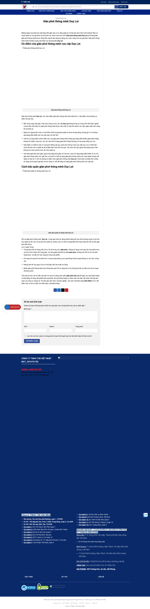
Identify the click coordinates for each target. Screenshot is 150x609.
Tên (26, 326)
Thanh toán (124, 2)
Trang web (79, 326)
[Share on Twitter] (59, 290)
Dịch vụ (119, 11)
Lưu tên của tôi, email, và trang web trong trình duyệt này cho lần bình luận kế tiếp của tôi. (59, 336)
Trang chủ (30, 11)
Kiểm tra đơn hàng (113, 2)
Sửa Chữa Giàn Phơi (104, 11)
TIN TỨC (81, 603)
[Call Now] (7, 307)
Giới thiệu (65, 603)
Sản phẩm (74, 603)
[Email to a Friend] (63, 290)
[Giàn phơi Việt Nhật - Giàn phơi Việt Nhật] (24, 7)
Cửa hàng (103, 2)
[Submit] (116, 7)
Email (52, 326)
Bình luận (28, 309)
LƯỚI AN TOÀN (86, 11)
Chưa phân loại (61, 18)
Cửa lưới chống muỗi (68, 11)
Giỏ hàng (69, 13)
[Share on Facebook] (55, 290)
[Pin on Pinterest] (66, 290)
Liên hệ (94, 603)
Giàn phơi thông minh (46, 11)
